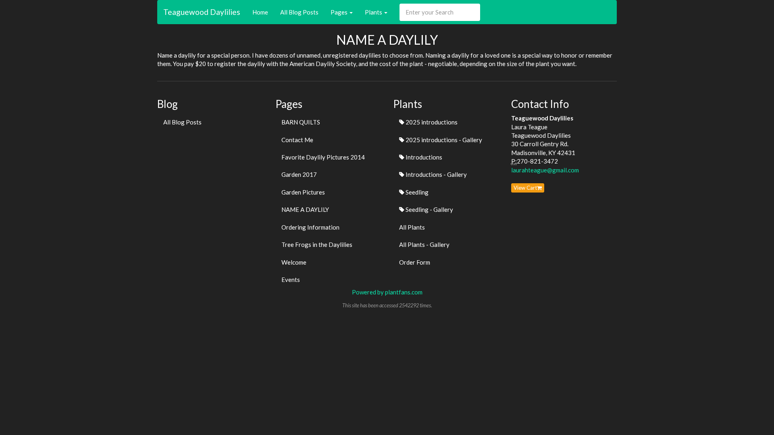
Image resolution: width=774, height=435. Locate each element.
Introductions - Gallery (435, 174)
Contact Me (297, 139)
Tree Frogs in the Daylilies (316, 244)
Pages (340, 12)
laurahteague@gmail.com (545, 170)
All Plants (412, 227)
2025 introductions (431, 122)
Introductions (423, 157)
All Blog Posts (299, 12)
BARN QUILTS (300, 122)
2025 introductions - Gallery (443, 139)
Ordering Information (310, 227)
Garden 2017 (299, 174)
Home (260, 12)
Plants (374, 12)
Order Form (414, 262)
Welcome (293, 262)
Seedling (416, 192)
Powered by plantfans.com (387, 292)
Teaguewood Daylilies (201, 12)
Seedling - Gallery (428, 209)
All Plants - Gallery (424, 244)
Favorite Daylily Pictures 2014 (323, 157)
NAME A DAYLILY (305, 209)
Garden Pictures (303, 192)
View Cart (525, 187)
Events (290, 279)
